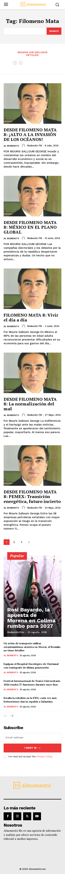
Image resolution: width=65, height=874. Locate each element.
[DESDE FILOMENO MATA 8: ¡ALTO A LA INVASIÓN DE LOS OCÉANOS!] (32, 103)
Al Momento (11, 146)
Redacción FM (34, 145)
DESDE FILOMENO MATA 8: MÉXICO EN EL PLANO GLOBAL (30, 227)
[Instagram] (17, 816)
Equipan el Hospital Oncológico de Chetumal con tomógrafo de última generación (31, 665)
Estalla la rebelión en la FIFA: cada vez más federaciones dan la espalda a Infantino (30, 699)
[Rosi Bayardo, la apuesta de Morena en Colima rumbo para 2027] (32, 596)
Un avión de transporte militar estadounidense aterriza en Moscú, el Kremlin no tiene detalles (32, 647)
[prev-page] (15, 63)
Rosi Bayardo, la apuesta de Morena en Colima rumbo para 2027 (31, 617)
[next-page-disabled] (20, 63)
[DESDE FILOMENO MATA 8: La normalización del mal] (32, 373)
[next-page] (29, 542)
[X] (27, 816)
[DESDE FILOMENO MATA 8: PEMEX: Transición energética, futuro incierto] (32, 465)
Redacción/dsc (15, 632)
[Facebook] (8, 816)
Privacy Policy (44, 756)
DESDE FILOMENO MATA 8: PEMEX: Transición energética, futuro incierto (32, 496)
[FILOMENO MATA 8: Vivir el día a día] (32, 288)
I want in (30, 747)
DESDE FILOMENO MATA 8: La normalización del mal (30, 404)
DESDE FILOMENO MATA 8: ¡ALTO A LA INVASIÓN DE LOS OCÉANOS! (30, 134)
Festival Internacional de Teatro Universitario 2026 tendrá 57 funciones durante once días (32, 682)
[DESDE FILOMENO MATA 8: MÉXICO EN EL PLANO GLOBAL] (32, 196)
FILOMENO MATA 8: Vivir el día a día (31, 317)
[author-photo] (24, 145)
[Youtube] (37, 816)
